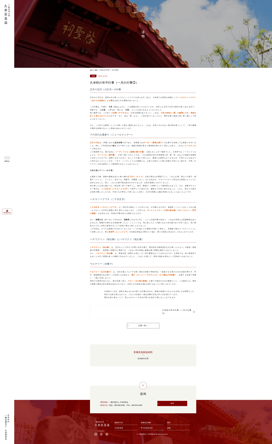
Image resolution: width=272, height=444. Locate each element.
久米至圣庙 (118, 428)
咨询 (172, 403)
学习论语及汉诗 (147, 428)
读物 (96, 70)
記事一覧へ (143, 325)
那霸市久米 (118, 422)
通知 (168, 422)
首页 (91, 70)
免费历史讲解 (146, 422)
